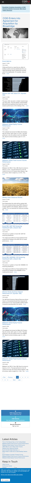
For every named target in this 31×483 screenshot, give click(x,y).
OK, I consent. (5, 480)
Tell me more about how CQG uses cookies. (12, 474)
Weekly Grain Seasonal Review (12, 197)
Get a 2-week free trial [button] (15, 413)
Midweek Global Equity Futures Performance (12, 125)
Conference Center (7, 466)
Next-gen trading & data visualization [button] (15, 419)
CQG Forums (5, 464)
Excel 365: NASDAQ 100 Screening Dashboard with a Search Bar (13, 258)
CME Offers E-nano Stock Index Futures (12, 446)
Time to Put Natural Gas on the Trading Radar (14, 442)
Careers (4, 467)
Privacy (15, 467)
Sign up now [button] (15, 425)
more (8, 73)
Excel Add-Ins (6, 61)
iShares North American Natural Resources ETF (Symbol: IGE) (12, 292)
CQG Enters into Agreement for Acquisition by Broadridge (11, 22)
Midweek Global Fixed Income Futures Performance (14, 161)
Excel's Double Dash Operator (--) (10, 450)
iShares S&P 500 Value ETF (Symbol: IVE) (14, 94)
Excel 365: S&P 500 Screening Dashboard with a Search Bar (12, 227)
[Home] (26, 2)
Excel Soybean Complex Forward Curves (12, 454)
